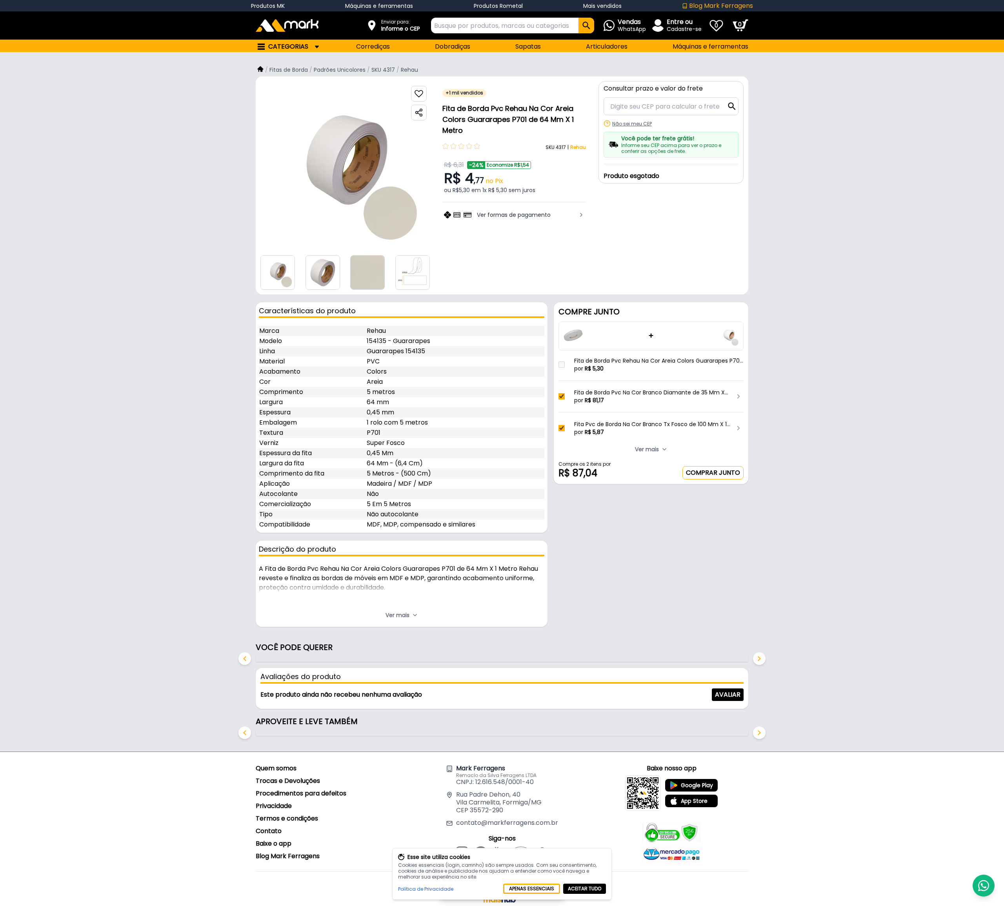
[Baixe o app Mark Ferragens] (642, 793)
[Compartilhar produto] (419, 112)
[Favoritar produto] (419, 94)
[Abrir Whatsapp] (984, 886)
